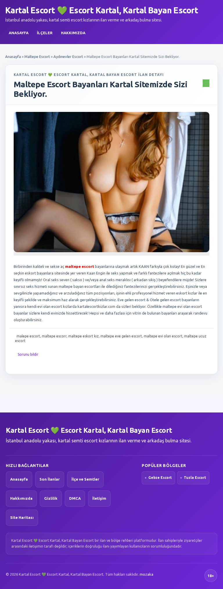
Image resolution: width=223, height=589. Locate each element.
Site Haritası (22, 517)
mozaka (146, 574)
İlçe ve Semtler (85, 479)
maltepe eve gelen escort (121, 336)
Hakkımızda (73, 33)
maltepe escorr (54, 336)
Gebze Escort (160, 477)
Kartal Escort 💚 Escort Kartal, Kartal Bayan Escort (101, 10)
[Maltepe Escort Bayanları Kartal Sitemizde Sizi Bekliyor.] (111, 182)
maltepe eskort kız (83, 336)
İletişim (99, 498)
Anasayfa (18, 33)
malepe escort (28, 336)
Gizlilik (50, 498)
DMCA (75, 498)
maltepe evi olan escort (163, 336)
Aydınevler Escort (68, 56)
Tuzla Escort (195, 477)
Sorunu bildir (28, 354)
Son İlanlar (49, 479)
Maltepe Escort (37, 56)
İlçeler (45, 33)
